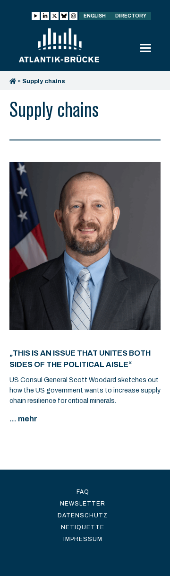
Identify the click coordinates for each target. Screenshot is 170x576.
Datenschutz (83, 515)
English (95, 15)
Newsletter (82, 503)
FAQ (82, 492)
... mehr (23, 419)
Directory (130, 15)
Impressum (82, 539)
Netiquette (82, 527)
